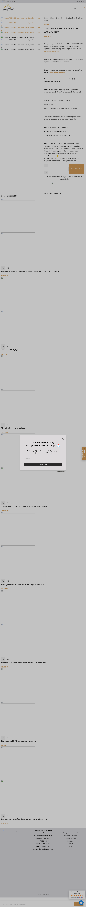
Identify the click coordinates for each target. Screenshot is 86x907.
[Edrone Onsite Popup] (43, 453)
